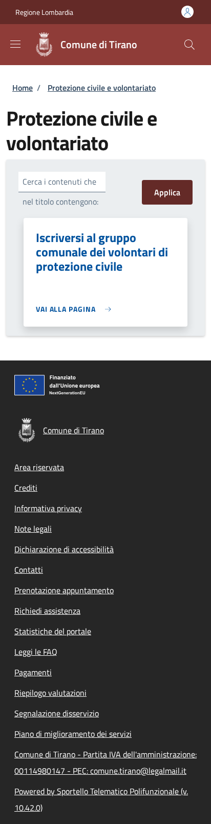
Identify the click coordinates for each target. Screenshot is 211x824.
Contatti (28, 570)
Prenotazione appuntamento (64, 590)
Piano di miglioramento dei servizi (73, 734)
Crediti (25, 487)
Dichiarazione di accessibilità (64, 549)
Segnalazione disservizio (56, 713)
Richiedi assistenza (47, 611)
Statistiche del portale (52, 631)
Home (22, 88)
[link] (76, 309)
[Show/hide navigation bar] (15, 44)
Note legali (33, 528)
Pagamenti (33, 672)
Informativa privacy (48, 508)
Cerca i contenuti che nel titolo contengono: (60, 191)
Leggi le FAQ (35, 652)
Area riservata (39, 467)
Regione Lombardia (44, 12)
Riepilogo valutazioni (50, 693)
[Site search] (189, 44)
